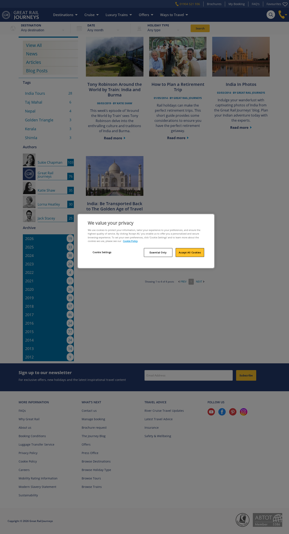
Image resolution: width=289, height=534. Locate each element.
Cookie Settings (102, 252)
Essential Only (158, 252)
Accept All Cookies (190, 252)
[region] (146, 241)
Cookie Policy (130, 241)
